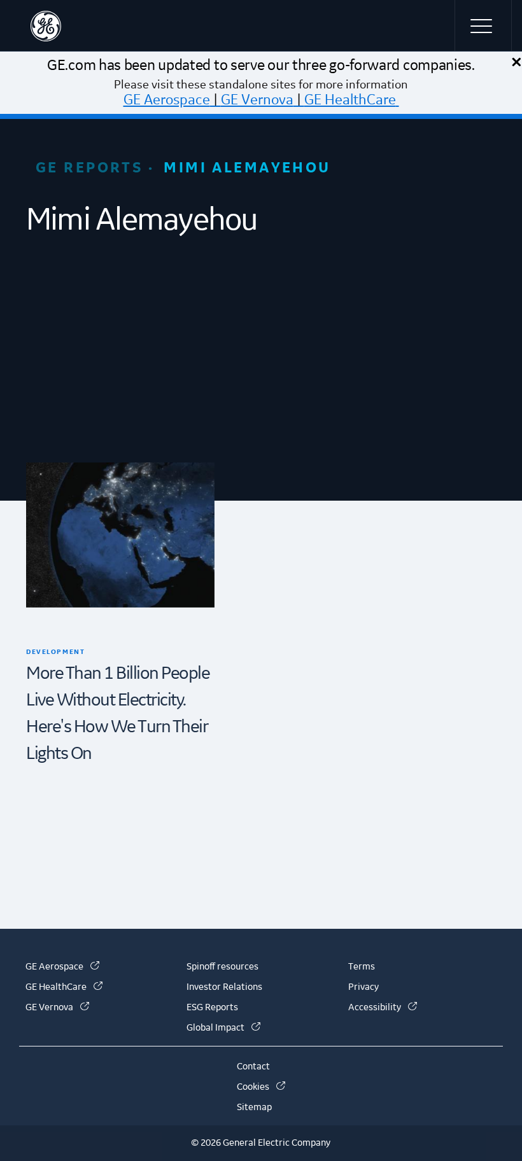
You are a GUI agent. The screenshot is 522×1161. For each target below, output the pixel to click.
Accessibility (382, 1008)
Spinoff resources (222, 967)
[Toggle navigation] (483, 25)
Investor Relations (224, 987)
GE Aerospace (166, 100)
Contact (253, 1067)
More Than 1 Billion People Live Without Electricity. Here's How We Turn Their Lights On (117, 713)
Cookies (261, 1087)
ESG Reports (212, 1008)
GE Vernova (257, 100)
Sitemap (254, 1107)
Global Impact (223, 1028)
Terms (361, 967)
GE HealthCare (350, 100)
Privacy (363, 987)
